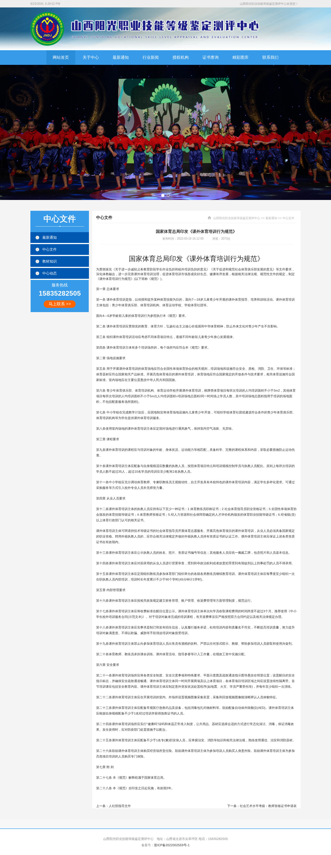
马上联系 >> (60, 304)
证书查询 (210, 57)
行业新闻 (151, 57)
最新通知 (121, 57)
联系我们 (270, 57)
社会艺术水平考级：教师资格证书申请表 (268, 806)
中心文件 (288, 218)
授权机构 (180, 57)
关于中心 (91, 57)
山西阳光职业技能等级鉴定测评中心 (236, 218)
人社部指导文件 (120, 806)
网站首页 (61, 57)
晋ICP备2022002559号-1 (172, 845)
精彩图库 (240, 57)
